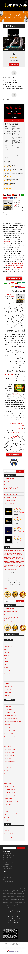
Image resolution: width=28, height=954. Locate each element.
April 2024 (6, 655)
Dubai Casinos (12, 561)
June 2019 (6, 680)
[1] (4, 49)
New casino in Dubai (9, 500)
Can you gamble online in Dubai (13, 553)
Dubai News (7, 771)
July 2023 (6, 658)
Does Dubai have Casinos (16, 557)
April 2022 (6, 667)
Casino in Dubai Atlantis (11, 554)
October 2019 (7, 674)
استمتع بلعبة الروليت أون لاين (16, 567)
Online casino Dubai (14, 565)
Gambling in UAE (14, 562)
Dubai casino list (8, 758)
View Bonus (14, 64)
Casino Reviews (6, 875)
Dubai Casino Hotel (15, 559)
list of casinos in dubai (10, 783)
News (4, 879)
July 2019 (6, 677)
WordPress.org (8, 837)
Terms (16, 944)
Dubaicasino (6, 558)
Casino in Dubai (8, 724)
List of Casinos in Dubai (16, 901)
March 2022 (7, 671)
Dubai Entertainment (20, 561)
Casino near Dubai (9, 478)
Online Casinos (8, 798)
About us (6, 703)
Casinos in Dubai (7, 557)
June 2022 (6, 661)
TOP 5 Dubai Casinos (8, 881)
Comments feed (8, 834)
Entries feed (7, 830)
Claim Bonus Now (14, 120)
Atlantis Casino (13, 550)
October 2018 (7, 689)
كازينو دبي (9, 567)
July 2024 (6, 649)
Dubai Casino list (7, 877)
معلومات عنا (7, 820)
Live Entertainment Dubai (11, 494)
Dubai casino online (9, 761)
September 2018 (8, 692)
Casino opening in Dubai (18, 555)
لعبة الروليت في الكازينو (8, 569)
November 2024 (8, 646)
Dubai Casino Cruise (19, 558)
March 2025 (7, 643)
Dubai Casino (11, 558)
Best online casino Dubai (10, 481)
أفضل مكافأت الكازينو (9, 804)
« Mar (5, 588)
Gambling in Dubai (7, 562)
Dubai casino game (9, 491)
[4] (7, 49)
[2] (5, 49)
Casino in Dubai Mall (9, 730)
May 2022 (6, 664)
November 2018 (8, 686)
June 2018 (6, 695)
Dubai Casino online (9, 503)
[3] (6, 49)
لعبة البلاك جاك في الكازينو (10, 814)
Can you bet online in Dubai (11, 718)
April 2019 (6, 683)
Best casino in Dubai (9, 485)
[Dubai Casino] (16, 8)
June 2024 (6, 652)
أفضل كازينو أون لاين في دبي (11, 488)
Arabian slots (6, 550)
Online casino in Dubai (10, 497)
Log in (5, 827)
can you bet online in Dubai (16, 890)
